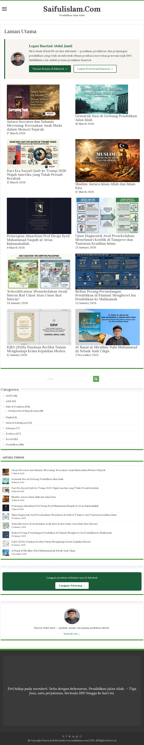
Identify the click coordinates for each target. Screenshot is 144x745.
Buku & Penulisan (15, 406)
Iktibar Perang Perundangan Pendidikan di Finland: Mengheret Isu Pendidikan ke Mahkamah (105, 295)
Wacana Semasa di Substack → (49, 68)
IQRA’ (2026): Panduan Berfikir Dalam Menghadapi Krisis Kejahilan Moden (36, 349)
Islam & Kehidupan (16, 422)
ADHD (9, 395)
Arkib (9, 401)
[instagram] (80, 736)
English (10, 417)
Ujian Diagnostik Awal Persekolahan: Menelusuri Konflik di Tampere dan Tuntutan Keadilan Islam (105, 240)
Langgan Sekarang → (72, 585)
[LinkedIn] (73, 736)
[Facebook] (67, 736)
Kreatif (10, 439)
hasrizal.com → (72, 633)
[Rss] (63, 736)
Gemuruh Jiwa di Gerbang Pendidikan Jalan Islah (106, 118)
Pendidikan (12, 444)
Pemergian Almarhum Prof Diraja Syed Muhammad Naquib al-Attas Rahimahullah (38, 240)
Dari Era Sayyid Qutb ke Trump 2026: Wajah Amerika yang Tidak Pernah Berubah (37, 175)
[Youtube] (77, 736)
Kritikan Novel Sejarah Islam (23, 410)
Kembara (11, 433)
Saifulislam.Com (72, 9)
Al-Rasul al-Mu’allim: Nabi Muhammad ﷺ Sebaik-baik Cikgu (106, 349)
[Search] (96, 379)
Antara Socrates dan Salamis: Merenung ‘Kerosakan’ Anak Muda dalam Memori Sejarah (34, 125)
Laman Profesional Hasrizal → (95, 68)
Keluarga (10, 428)
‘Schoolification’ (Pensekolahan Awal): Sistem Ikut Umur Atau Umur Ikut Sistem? (37, 295)
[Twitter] (69, 736)
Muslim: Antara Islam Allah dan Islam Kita (105, 186)
